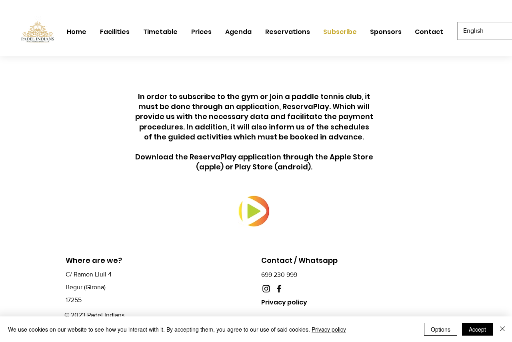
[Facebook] (279, 289)
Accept (477, 329)
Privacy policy (329, 329)
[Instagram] (266, 289)
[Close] (502, 329)
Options (440, 329)
